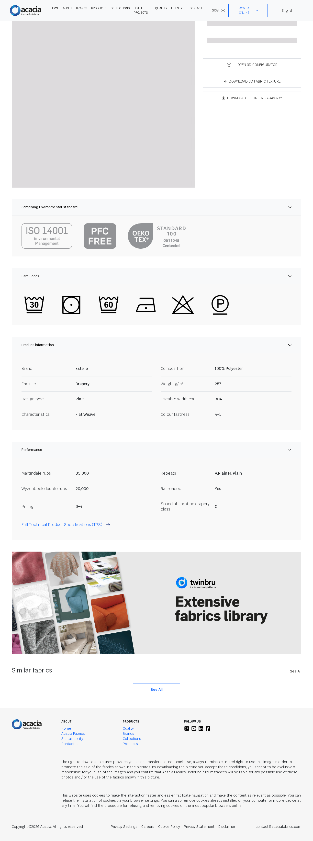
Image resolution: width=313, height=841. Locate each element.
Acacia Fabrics (73, 733)
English (287, 10)
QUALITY (161, 8)
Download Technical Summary (254, 98)
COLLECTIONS (120, 8)
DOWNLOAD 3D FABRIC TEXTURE (255, 81)
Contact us (70, 744)
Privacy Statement (199, 826)
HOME (55, 8)
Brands (128, 733)
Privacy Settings (124, 826)
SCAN (216, 10)
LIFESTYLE (178, 8)
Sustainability (72, 738)
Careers (147, 826)
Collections (132, 738)
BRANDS (81, 8)
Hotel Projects (141, 10)
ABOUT (67, 8)
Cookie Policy (169, 826)
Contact (196, 8)
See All (295, 671)
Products (130, 744)
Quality (128, 728)
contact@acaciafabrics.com (278, 826)
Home (66, 728)
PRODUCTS (99, 8)
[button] (248, 10)
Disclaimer (226, 826)
